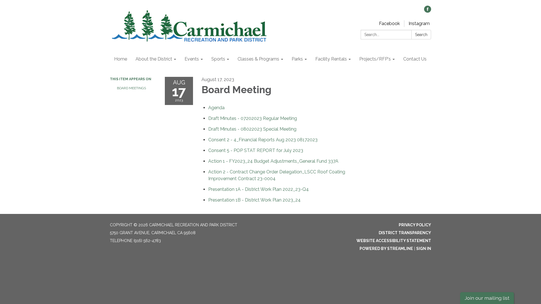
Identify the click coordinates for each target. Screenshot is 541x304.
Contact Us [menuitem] (415, 59)
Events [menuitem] (192, 59)
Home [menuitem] (120, 59)
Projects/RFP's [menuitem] (375, 59)
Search (421, 34)
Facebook (389, 23)
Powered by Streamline (386, 248)
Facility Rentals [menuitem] (331, 59)
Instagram (419, 23)
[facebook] (427, 11)
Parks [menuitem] (297, 59)
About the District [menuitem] (154, 59)
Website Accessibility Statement (393, 240)
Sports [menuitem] (218, 59)
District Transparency (405, 233)
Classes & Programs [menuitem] (258, 59)
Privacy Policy (415, 225)
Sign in (423, 248)
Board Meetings (131, 88)
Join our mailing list (487, 298)
